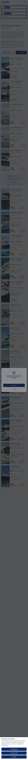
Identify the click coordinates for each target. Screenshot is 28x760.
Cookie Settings (14, 749)
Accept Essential (14, 753)
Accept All (14, 757)
